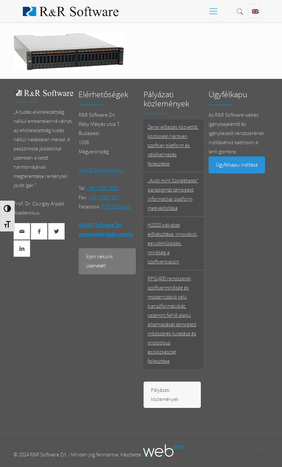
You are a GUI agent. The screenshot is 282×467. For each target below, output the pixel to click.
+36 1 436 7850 (102, 188)
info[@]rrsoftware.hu (101, 170)
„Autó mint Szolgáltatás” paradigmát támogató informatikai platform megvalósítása (173, 194)
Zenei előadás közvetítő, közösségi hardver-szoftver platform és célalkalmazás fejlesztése (173, 145)
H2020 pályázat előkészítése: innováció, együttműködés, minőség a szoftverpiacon (173, 243)
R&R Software (116, 206)
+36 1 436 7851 (104, 197)
